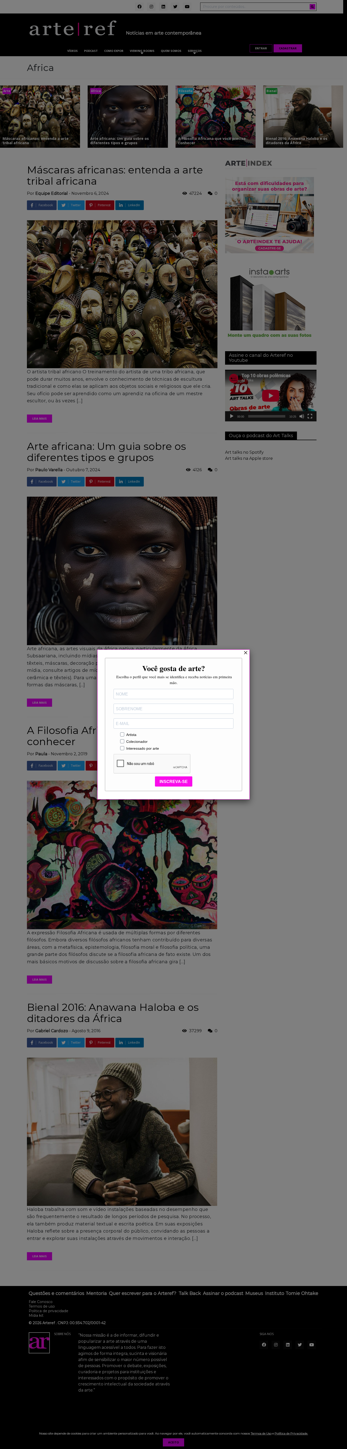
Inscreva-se (174, 781)
